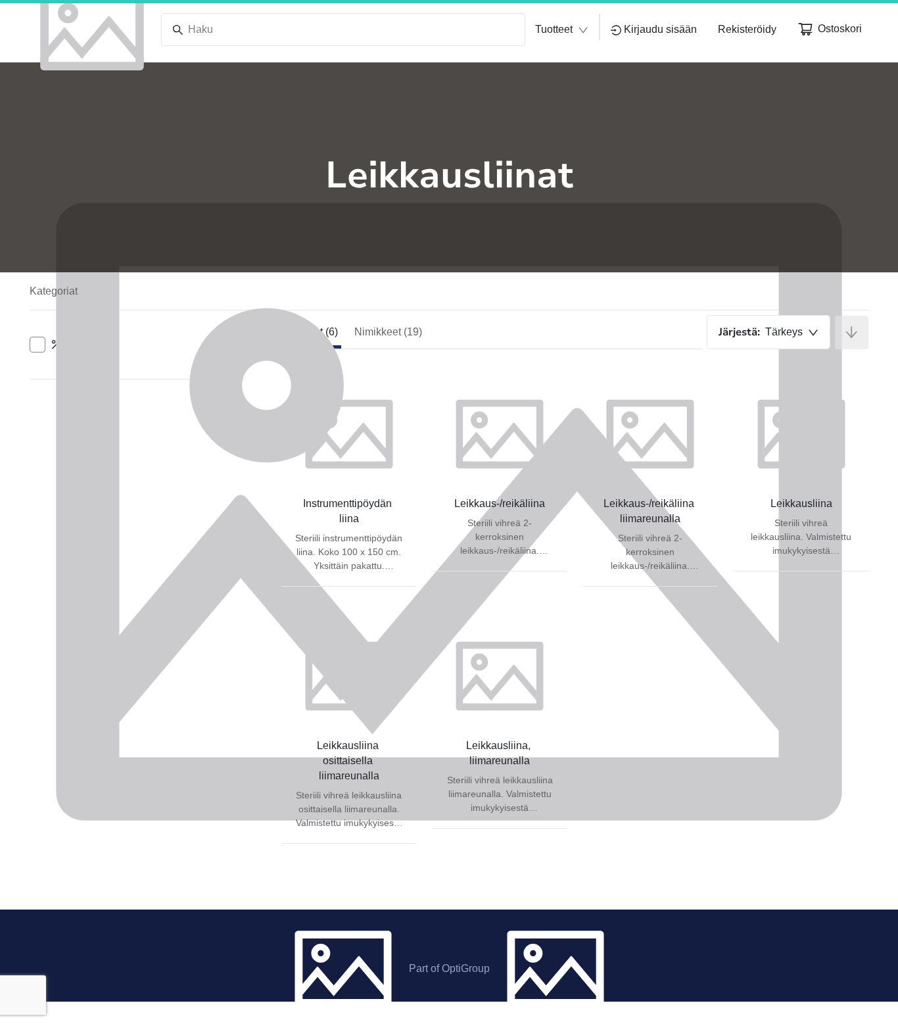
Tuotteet (554, 29)
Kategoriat (54, 291)
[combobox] (768, 332)
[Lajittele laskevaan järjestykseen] (851, 332)
